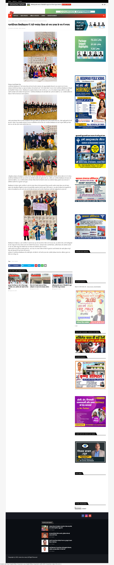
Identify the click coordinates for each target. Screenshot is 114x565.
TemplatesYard (20, 560)
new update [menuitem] (24, 15)
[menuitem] (10, 16)
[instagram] (86, 515)
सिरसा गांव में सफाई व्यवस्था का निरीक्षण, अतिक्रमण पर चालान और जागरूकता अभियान (39, 286)
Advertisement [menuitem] (52, 15)
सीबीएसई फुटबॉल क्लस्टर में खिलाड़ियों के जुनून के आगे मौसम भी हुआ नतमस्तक (46, 4)
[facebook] (83, 515)
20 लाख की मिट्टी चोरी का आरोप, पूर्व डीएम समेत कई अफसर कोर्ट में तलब (59, 534)
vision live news (23, 557)
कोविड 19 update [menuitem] (34, 15)
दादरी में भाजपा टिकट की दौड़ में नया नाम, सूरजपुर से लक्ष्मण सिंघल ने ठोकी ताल (60, 541)
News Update (15, 21)
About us (15, 1)
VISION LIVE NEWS (13, 28)
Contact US (103, 560)
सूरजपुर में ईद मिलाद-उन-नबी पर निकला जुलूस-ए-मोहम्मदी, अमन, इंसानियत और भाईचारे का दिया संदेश (18, 286)
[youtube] (90, 515)
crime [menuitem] (43, 15)
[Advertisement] (90, 266)
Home (9, 1)
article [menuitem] (15, 15)
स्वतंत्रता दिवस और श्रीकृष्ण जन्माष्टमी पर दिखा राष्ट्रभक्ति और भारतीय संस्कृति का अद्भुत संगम (60, 527)
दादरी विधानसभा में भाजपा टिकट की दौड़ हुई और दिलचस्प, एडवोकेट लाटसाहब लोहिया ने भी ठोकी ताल (60, 548)
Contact (20, 1)
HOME (91, 560)
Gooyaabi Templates (35, 560)
